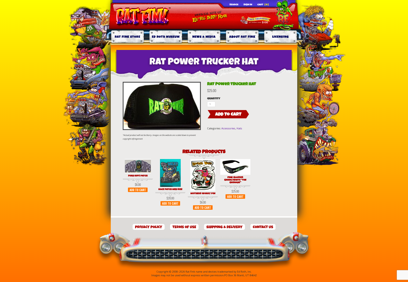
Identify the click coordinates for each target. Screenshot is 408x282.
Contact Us (263, 227)
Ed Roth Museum (166, 37)
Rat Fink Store (127, 37)
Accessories (228, 128)
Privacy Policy (148, 227)
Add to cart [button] (138, 190)
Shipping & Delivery (224, 227)
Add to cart (228, 114)
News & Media (204, 37)
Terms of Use (184, 227)
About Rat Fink (242, 37)
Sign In (248, 4)
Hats (239, 128)
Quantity (213, 98)
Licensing (280, 37)
